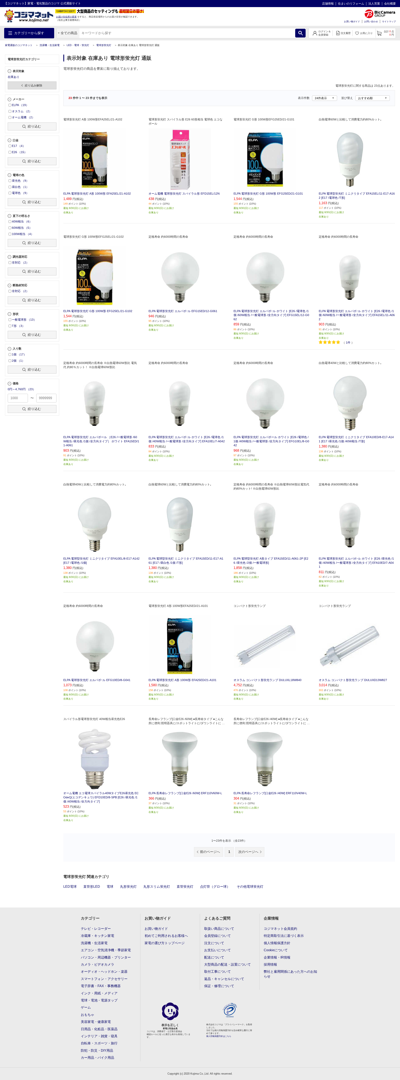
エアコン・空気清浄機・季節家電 (106, 950)
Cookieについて (276, 950)
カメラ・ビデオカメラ (97, 964)
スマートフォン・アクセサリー (104, 979)
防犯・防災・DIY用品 (97, 1050)
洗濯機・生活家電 (50, 45)
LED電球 (70, 886)
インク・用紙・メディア (99, 993)
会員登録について (217, 936)
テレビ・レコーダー (96, 928)
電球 (110, 886)
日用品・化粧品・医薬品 (99, 1029)
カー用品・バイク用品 (97, 1057)
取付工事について (217, 971)
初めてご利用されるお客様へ (166, 936)
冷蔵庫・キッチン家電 (97, 936)
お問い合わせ (371, 21)
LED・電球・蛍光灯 (78, 45)
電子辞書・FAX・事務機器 (101, 986)
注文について (214, 943)
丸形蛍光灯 (128, 886)
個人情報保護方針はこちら (218, 1036)
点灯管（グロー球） (215, 886)
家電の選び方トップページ (165, 943)
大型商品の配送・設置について (227, 964)
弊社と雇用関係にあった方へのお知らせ (290, 974)
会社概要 (390, 3)
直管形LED (91, 886)
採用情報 (270, 964)
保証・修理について (219, 986)
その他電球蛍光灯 (250, 886)
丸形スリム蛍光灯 (156, 886)
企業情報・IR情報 (277, 957)
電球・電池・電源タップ (99, 1000)
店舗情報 (328, 3)
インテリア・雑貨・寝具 (99, 1036)
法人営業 (374, 3)
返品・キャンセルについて (224, 979)
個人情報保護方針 (277, 943)
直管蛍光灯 (185, 886)
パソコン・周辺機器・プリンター (106, 957)
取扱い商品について (219, 928)
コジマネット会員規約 (280, 928)
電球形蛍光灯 (103, 45)
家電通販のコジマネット (18, 45)
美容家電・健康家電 (96, 1022)
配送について (214, 957)
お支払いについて (217, 950)
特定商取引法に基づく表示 (284, 936)
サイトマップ (389, 21)
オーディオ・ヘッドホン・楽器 (104, 971)
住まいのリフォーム (351, 3)
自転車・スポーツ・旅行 (99, 1043)
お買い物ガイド (352, 21)
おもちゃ (87, 1014)
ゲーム (86, 1007)
